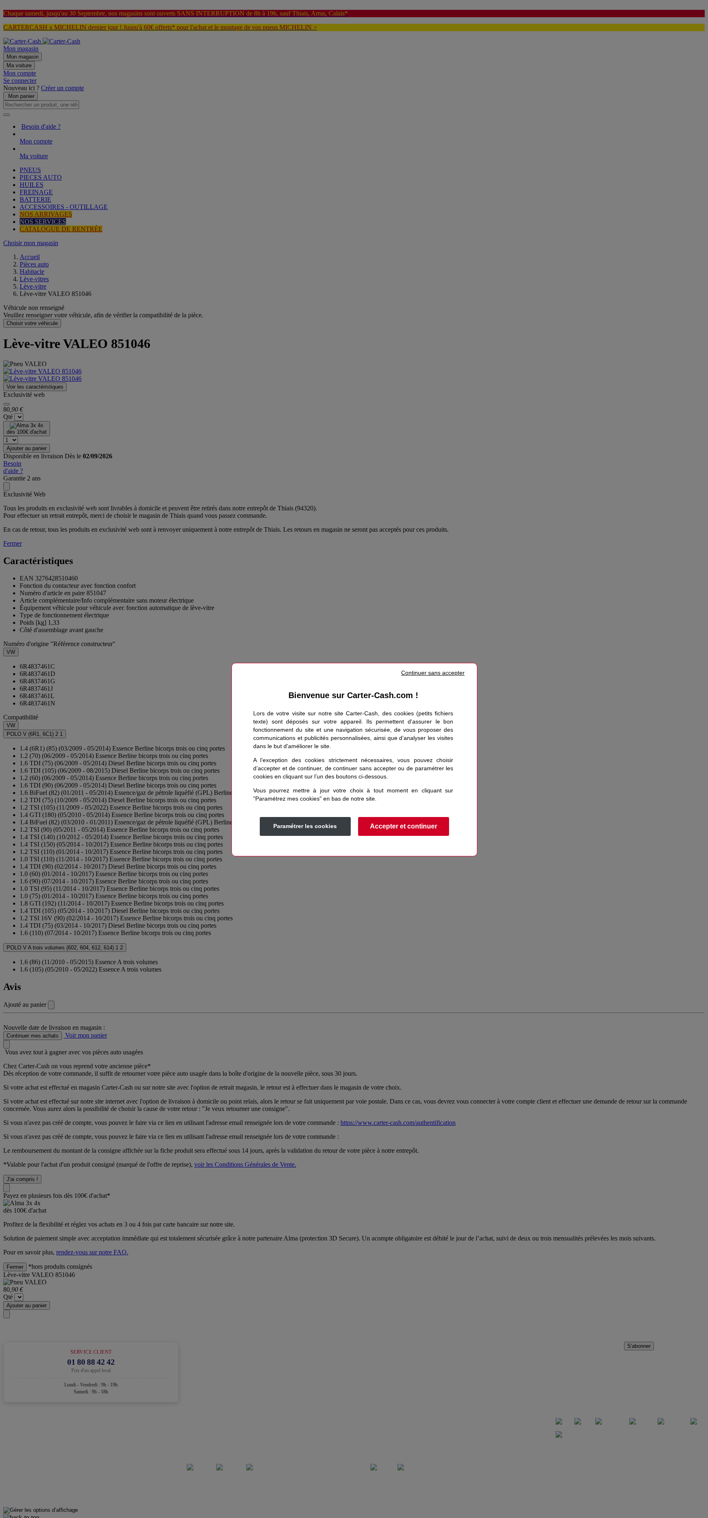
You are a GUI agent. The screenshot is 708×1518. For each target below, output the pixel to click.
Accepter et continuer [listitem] (403, 826)
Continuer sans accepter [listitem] (433, 672)
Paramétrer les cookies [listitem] (305, 826)
